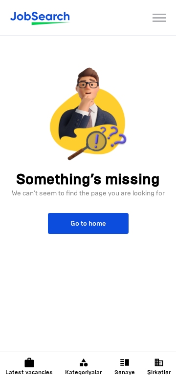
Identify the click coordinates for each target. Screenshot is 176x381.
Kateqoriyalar (83, 372)
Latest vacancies (29, 372)
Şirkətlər (159, 372)
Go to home (88, 223)
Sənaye (124, 372)
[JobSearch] (40, 17)
